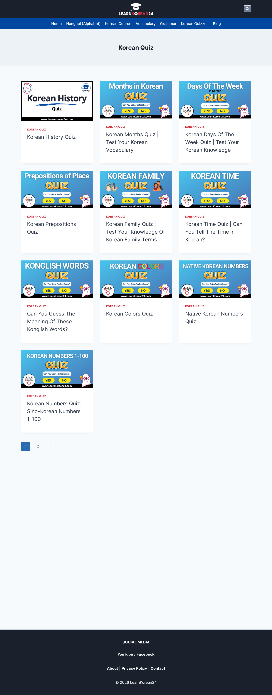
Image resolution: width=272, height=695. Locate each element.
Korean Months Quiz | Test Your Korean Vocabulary (132, 142)
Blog (217, 23)
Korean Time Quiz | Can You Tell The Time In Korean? (213, 232)
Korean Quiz (36, 129)
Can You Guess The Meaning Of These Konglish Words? (51, 321)
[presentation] (57, 101)
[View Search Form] (247, 8)
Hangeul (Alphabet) (83, 23)
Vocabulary (146, 23)
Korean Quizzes (195, 23)
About (112, 668)
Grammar (168, 23)
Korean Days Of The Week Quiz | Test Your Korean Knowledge (212, 142)
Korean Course (118, 23)
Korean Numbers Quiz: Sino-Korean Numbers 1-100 (54, 411)
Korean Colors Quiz (129, 314)
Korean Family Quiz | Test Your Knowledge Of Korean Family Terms (135, 232)
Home (56, 23)
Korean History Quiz (51, 137)
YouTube (125, 654)
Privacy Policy (134, 668)
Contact (158, 668)
